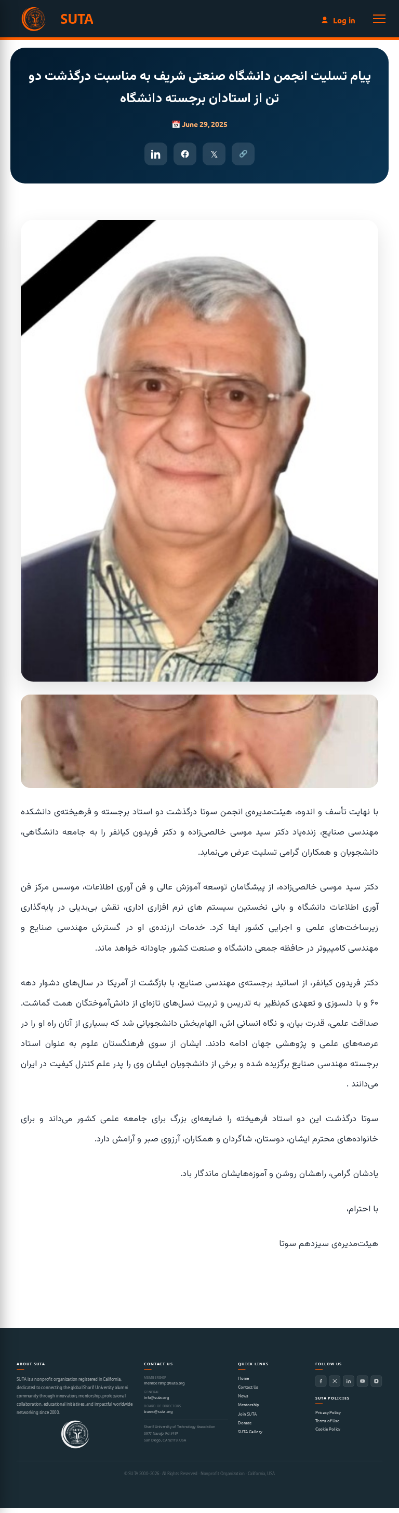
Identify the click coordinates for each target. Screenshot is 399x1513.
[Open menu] (379, 18)
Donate (244, 1422)
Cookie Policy (327, 1428)
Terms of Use (327, 1420)
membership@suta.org (164, 1383)
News (243, 1395)
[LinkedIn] (348, 1381)
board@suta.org (158, 1412)
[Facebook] (321, 1381)
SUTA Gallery (250, 1431)
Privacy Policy (328, 1412)
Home (243, 1377)
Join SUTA (247, 1413)
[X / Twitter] (334, 1381)
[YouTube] (362, 1381)
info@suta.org (156, 1398)
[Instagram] (376, 1381)
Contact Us (248, 1387)
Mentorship (248, 1404)
